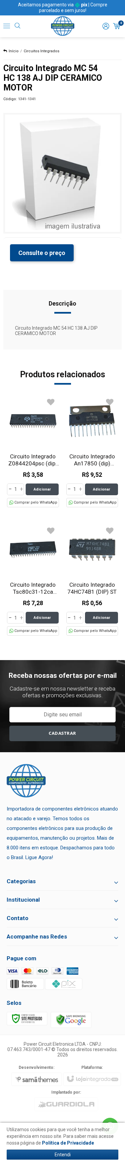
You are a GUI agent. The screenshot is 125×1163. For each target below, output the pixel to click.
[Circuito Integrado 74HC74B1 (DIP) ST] (92, 580)
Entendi (63, 1154)
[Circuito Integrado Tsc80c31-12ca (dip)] (33, 580)
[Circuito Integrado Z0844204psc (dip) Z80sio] (33, 451)
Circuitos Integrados (41, 51)
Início (14, 51)
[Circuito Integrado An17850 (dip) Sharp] (92, 451)
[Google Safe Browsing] (71, 1019)
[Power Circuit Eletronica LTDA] (62, 26)
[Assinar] (62, 733)
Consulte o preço (41, 252)
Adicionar (42, 489)
